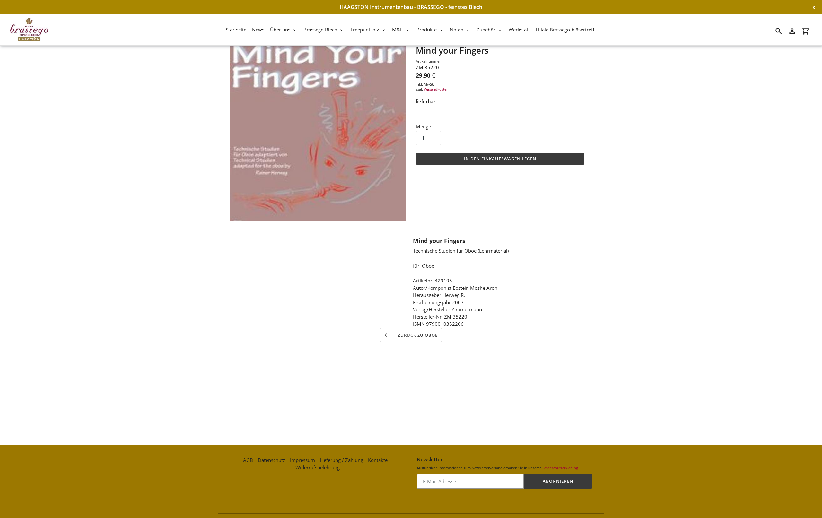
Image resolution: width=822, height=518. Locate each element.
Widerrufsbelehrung (317, 467)
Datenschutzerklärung (560, 467)
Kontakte (378, 460)
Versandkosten (436, 89)
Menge (423, 126)
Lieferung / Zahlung (341, 460)
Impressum (302, 460)
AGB (248, 460)
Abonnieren (558, 481)
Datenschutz (271, 460)
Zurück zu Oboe (417, 335)
